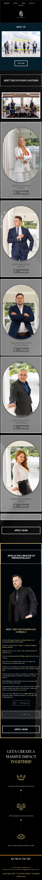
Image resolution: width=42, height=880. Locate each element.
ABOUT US (32, 3)
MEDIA (23, 3)
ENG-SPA (21, 5)
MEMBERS (7, 3)
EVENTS (15, 3)
